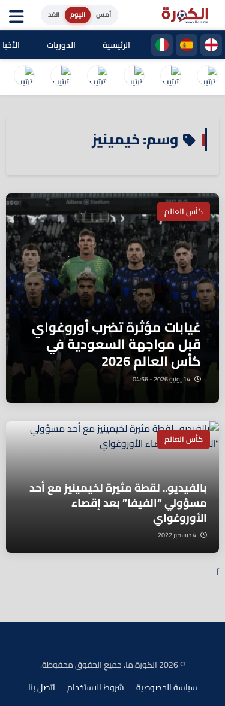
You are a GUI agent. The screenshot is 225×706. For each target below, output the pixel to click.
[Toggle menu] (19, 15)
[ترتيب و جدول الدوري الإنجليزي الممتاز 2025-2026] (61, 77)
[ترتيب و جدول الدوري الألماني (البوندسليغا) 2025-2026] (24, 77)
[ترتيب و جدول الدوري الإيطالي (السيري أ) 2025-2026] (134, 77)
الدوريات (61, 45)
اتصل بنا (41, 687)
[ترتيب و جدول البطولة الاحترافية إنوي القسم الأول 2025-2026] (207, 77)
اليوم (77, 14)
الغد (53, 14)
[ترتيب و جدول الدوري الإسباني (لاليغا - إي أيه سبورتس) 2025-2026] (170, 77)
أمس (103, 14)
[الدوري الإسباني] (186, 45)
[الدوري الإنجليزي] (211, 45)
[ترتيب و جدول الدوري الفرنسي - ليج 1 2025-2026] (97, 77)
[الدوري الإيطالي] (162, 45)
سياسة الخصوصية (166, 687)
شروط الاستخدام (95, 687)
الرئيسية (116, 45)
